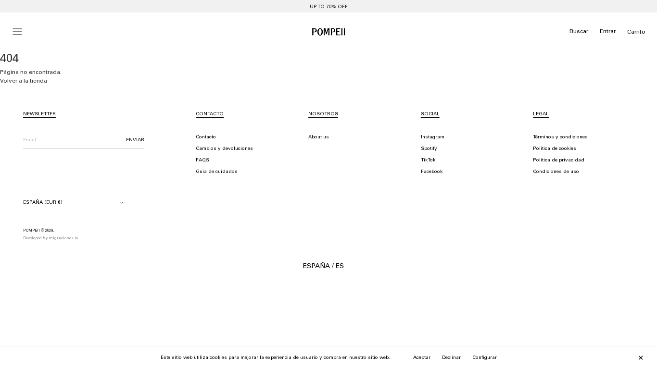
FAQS (202, 160)
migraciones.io (63, 238)
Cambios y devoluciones (224, 149)
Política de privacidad (558, 160)
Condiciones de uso (556, 172)
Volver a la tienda (23, 81)
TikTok (428, 160)
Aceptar (421, 358)
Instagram (432, 137)
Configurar (484, 358)
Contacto (206, 137)
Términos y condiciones (560, 137)
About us (318, 137)
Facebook (431, 172)
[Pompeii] (328, 32)
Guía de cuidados (217, 172)
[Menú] (17, 31)
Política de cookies (554, 149)
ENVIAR (135, 140)
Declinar (451, 358)
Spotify (429, 149)
